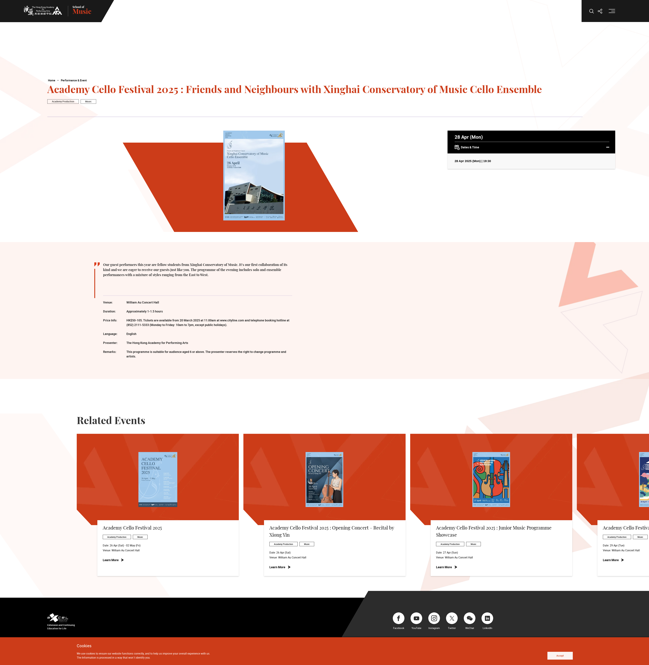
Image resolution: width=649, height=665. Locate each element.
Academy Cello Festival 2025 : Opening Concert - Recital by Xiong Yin (331, 532)
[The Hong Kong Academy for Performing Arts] (43, 11)
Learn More (111, 560)
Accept (560, 655)
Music (88, 101)
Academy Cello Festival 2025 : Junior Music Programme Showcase (493, 532)
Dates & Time (470, 147)
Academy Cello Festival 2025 (132, 528)
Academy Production (63, 101)
